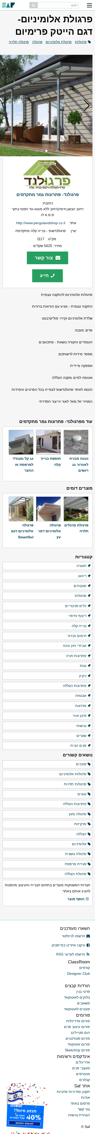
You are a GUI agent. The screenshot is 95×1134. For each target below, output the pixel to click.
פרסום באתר (80, 1103)
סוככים (81, 764)
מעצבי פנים (81, 1068)
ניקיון (82, 676)
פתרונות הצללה (74, 686)
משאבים (83, 1003)
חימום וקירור (76, 636)
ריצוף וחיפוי (77, 616)
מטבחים (80, 586)
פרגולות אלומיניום (72, 774)
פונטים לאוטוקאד (77, 1009)
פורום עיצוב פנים (77, 1027)
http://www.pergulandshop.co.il (40, 223)
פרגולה (37, 42)
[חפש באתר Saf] (33, 5)
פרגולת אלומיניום (59, 42)
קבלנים (84, 1080)
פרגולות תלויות (75, 784)
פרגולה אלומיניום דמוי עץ (49, 531)
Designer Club (78, 973)
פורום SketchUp (77, 1050)
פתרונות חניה (76, 656)
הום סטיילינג (80, 1033)
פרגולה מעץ (77, 814)
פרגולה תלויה (19, 42)
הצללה (81, 834)
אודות (85, 1097)
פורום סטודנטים (78, 1038)
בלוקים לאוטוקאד (77, 997)
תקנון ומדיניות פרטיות (73, 1092)
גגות (83, 666)
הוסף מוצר (75, 899)
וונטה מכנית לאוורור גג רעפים (78, 464)
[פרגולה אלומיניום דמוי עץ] (48, 509)
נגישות (81, 726)
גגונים (82, 794)
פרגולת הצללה (75, 874)
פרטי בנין (83, 991)
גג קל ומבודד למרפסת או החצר (23, 464)
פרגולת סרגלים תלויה (76, 528)
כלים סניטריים (75, 606)
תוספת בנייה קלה (51, 461)
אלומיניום (79, 844)
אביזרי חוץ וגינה (74, 646)
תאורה (81, 566)
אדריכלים (83, 1062)
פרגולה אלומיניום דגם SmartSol (22, 531)
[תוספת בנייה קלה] (48, 442)
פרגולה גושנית (75, 854)
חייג (44, 275)
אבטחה (80, 696)
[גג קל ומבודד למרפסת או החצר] (21, 442)
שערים (81, 736)
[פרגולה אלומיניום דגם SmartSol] (21, 509)
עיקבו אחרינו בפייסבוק (68, 945)
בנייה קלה (79, 626)
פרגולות (81, 42)
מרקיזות (80, 824)
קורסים (84, 968)
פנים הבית (78, 745)
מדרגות (80, 706)
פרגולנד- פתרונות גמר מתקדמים (47, 194)
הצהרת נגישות (79, 1115)
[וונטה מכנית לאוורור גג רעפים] (76, 442)
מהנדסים (83, 1074)
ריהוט (82, 576)
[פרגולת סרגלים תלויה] (76, 509)
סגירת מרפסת (75, 864)
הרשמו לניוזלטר (73, 936)
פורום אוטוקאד (78, 1044)
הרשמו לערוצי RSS (70, 954)
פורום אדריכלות (78, 1021)
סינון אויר (79, 716)
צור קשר (44, 257)
